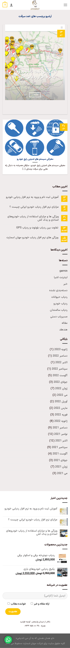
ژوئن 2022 (61, 388)
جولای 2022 (60, 382)
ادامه (35, 94)
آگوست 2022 (60, 375)
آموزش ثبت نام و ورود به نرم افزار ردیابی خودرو (35, 74)
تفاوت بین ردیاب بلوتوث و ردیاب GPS (37, 227)
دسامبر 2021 (60, 428)
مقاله (64, 323)
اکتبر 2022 (61, 362)
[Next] (54, 108)
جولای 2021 (60, 460)
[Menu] (65, 5)
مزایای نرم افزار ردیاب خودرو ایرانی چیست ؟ (34, 207)
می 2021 (62, 473)
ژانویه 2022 (60, 421)
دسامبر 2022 (60, 356)
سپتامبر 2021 (59, 447)
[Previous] (64, 108)
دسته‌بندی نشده (58, 290)
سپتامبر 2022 (59, 369)
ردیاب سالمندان (58, 310)
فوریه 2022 (61, 415)
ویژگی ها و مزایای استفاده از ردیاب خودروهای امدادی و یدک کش (33, 218)
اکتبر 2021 (61, 441)
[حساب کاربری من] (11, 5)
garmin (63, 271)
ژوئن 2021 (61, 467)
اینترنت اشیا (60, 277)
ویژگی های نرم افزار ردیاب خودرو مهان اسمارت (32, 237)
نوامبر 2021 (60, 434)
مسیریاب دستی (58, 317)
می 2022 (62, 395)
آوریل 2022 (61, 401)
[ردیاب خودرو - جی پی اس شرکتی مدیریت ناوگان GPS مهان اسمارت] (35, 5)
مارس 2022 (60, 408)
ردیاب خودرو (60, 304)
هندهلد (63, 330)
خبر (65, 284)
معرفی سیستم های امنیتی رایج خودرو (35, 159)
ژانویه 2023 (60, 349)
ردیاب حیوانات (59, 297)
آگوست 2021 (60, 454)
